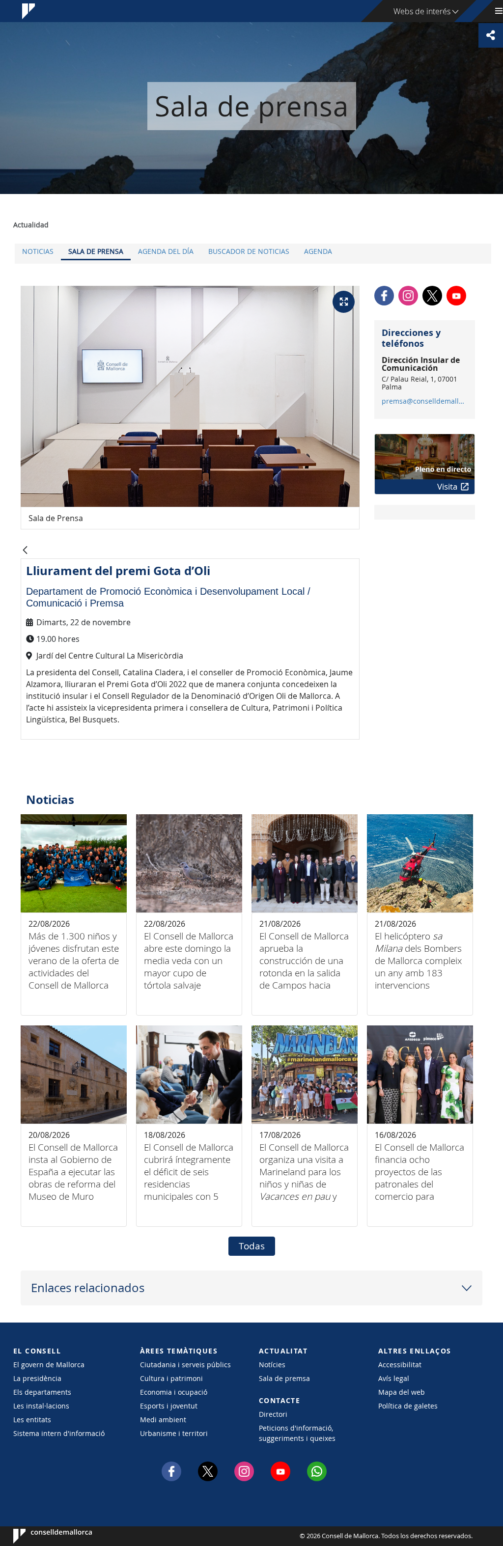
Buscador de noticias (248, 251)
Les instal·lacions (41, 1405)
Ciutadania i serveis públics (185, 1364)
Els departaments (42, 1392)
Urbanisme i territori (174, 1433)
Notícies (272, 1364)
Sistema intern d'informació (59, 1433)
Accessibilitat (399, 1364)
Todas (252, 1246)
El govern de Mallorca (48, 1364)
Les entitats (32, 1419)
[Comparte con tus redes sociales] (490, 35)
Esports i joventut (168, 1405)
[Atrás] (25, 550)
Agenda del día (166, 251)
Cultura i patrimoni (171, 1378)
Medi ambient (163, 1419)
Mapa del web (401, 1392)
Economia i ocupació (173, 1392)
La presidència (37, 1378)
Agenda (318, 251)
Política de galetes (408, 1405)
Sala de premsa (284, 1378)
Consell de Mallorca (43, 1536)
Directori (273, 1414)
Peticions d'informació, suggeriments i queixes (297, 1433)
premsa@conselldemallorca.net (424, 401)
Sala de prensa (95, 251)
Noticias (38, 251)
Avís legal (393, 1378)
